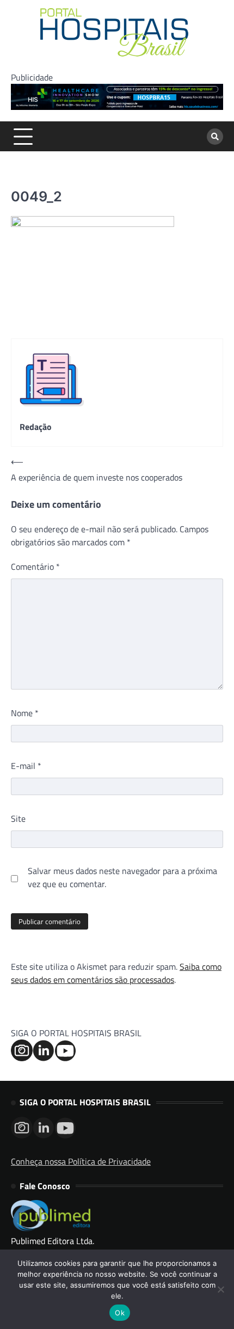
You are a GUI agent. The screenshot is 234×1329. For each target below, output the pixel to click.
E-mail (26, 765)
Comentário (35, 566)
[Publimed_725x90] (117, 106)
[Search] (215, 136)
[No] (220, 1289)
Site (18, 818)
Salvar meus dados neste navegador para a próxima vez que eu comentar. (122, 877)
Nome (25, 712)
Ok (120, 1312)
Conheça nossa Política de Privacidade (81, 1161)
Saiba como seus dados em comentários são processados (116, 973)
